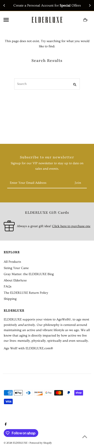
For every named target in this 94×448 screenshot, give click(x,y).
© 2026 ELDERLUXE (16, 442)
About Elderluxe (15, 280)
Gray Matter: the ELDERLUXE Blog (29, 274)
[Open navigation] (14, 19)
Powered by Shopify (41, 442)
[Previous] (4, 5)
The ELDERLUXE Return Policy (26, 293)
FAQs (7, 286)
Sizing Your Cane (16, 268)
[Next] (89, 5)
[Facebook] (5, 424)
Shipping (10, 299)
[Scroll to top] (85, 436)
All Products (12, 262)
